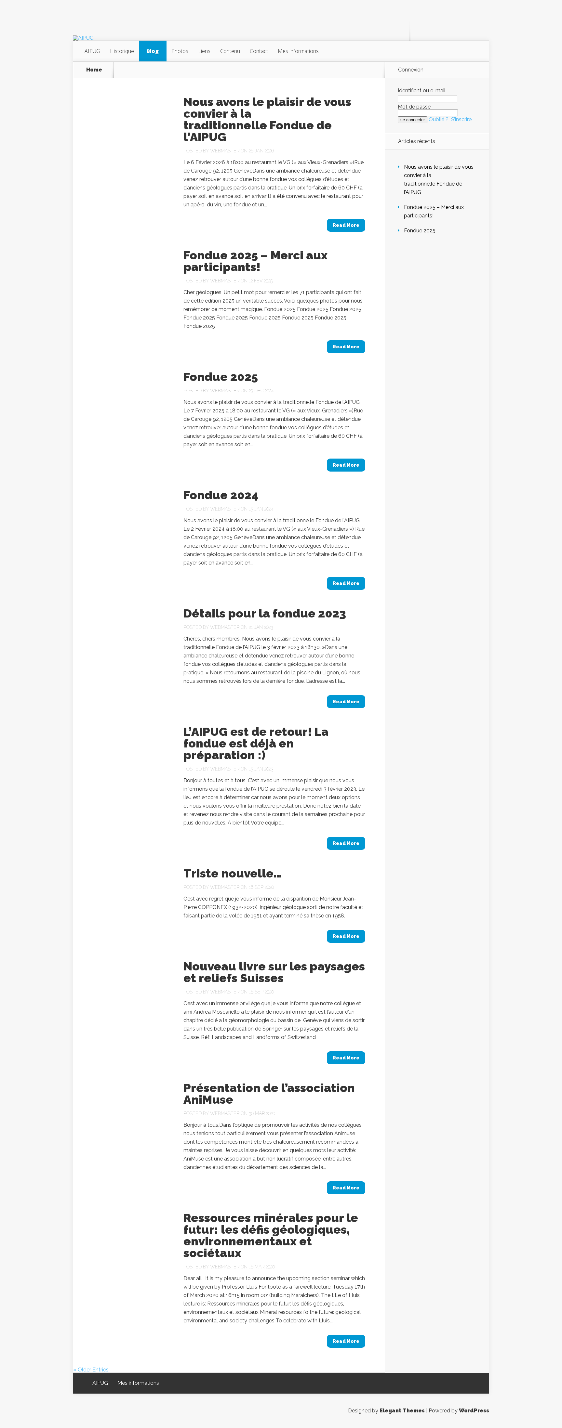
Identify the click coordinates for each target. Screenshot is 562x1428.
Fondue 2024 (220, 495)
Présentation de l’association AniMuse (269, 1093)
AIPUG (92, 51)
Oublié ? (438, 119)
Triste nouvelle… (232, 873)
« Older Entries (91, 1370)
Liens (204, 51)
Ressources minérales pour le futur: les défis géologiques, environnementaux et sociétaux (270, 1235)
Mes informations (298, 51)
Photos (179, 51)
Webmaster (224, 150)
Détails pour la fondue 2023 (264, 613)
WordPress (474, 1411)
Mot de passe (414, 107)
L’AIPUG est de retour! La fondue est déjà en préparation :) (255, 743)
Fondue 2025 (220, 376)
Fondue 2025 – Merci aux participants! (255, 261)
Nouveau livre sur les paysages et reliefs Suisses (274, 972)
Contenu (230, 51)
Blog (153, 51)
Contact (259, 51)
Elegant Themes (402, 1411)
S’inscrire (461, 119)
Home (94, 69)
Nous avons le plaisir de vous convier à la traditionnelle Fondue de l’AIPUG (267, 119)
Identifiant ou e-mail (422, 90)
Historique (122, 51)
